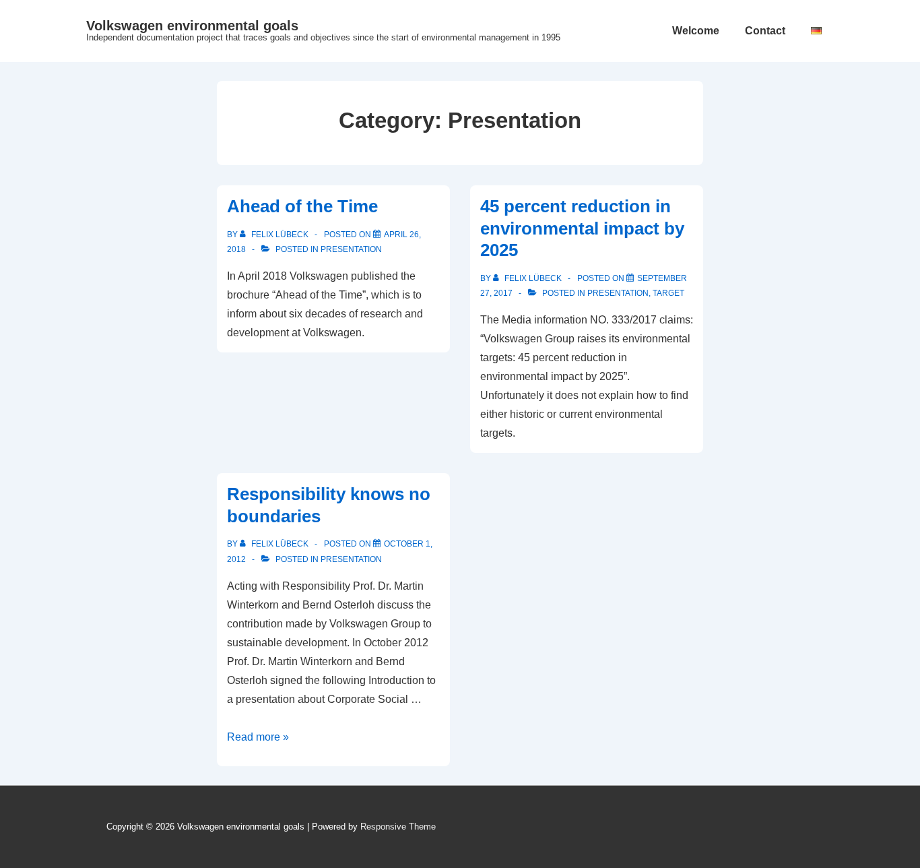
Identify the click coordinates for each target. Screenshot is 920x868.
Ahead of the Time (302, 206)
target (668, 293)
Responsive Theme (398, 827)
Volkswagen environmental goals (192, 25)
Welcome (695, 30)
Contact (765, 30)
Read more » (258, 737)
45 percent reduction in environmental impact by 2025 (582, 228)
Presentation (351, 249)
